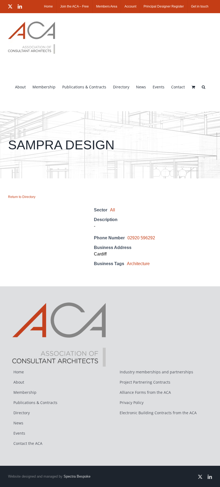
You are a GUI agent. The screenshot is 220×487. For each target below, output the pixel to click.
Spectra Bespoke (77, 476)
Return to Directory (21, 197)
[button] (203, 86)
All (112, 210)
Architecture (138, 263)
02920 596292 (141, 238)
